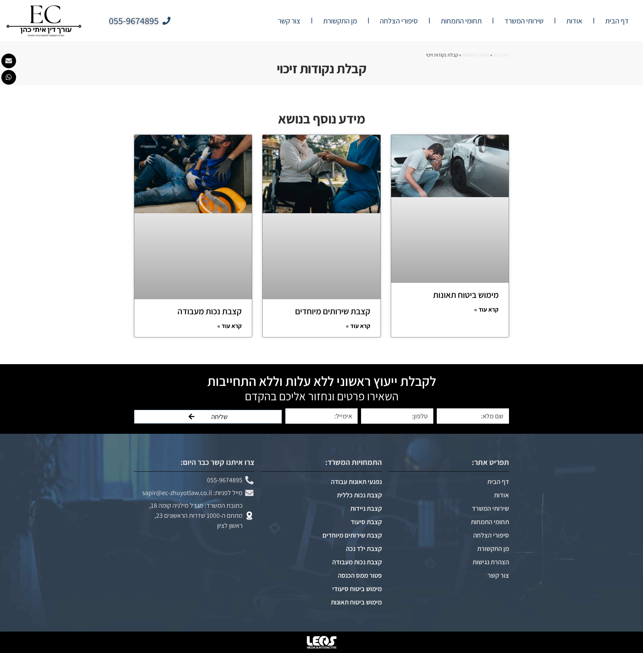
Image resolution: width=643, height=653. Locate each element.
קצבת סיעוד (366, 521)
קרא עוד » (486, 309)
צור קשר (289, 20)
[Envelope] (8, 61)
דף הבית (617, 20)
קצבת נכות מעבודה (209, 311)
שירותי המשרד (524, 20)
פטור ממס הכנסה (360, 575)
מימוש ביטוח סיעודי (357, 588)
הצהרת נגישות (491, 562)
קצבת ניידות (366, 508)
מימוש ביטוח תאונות (466, 294)
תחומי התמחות (461, 20)
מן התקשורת (340, 20)
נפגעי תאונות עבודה (356, 481)
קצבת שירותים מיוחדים (332, 311)
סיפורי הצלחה (399, 20)
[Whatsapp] (8, 77)
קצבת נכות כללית (359, 495)
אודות (574, 20)
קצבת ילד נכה (364, 548)
